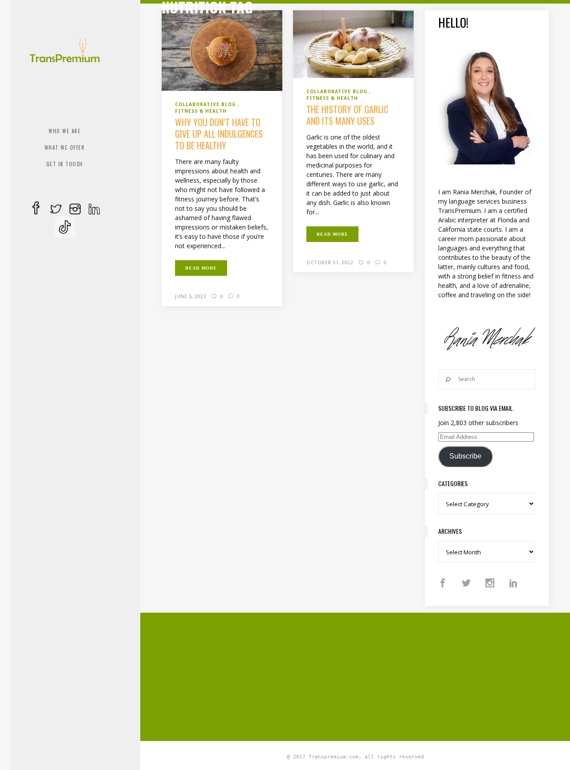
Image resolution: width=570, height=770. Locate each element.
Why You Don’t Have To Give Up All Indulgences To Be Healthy (219, 133)
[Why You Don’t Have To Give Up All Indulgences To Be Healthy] (222, 50)
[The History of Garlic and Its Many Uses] (353, 44)
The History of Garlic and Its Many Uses (347, 114)
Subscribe (465, 456)
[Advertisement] (366, 675)
